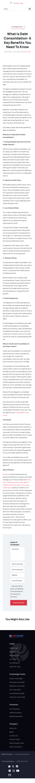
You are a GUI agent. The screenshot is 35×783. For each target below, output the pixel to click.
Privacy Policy (15, 739)
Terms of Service (16, 747)
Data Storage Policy (17, 743)
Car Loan (13, 659)
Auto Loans (25, 485)
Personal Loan (15, 652)
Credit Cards (7, 488)
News (12, 732)
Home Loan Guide (16, 678)
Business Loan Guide (17, 686)
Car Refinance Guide (17, 693)
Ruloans (6, 474)
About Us (13, 728)
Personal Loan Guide (17, 682)
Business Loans (14, 485)
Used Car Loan (15, 667)
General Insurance (16, 716)
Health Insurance (16, 713)
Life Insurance (15, 709)
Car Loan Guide (15, 690)
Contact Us (14, 736)
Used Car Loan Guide (17, 697)
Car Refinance (15, 663)
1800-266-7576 (22, 761)
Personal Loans (13, 482)
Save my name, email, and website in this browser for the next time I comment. (16, 591)
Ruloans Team (27, 52)
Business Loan (15, 655)
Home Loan (14, 648)
